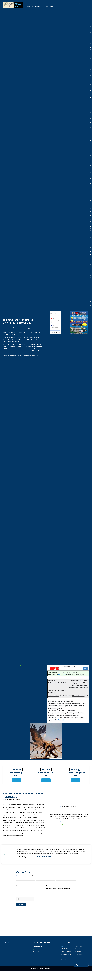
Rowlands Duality (65, 3)
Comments (19, 886)
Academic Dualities (43, 3)
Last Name (40, 879)
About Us (52, 6)
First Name (20, 879)
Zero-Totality (45, 6)
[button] (16, 780)
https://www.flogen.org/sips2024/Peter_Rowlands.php (90, 258)
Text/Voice (82, 965)
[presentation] (25, 899)
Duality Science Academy (43, 968)
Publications (37, 6)
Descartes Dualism (55, 3)
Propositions (29, 6)
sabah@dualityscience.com (41, 951)
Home (27, 3)
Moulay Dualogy (75, 3)
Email (58, 879)
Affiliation (49, 886)
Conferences (84, 3)
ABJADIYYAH (34, 3)
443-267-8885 (43, 856)
